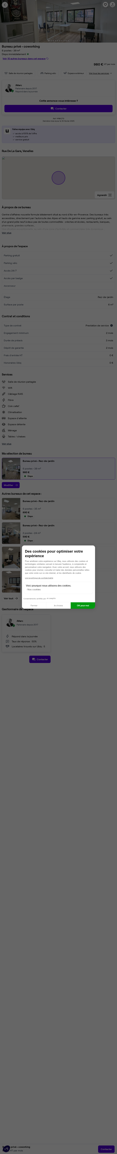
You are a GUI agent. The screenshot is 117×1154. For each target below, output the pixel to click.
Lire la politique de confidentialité (39, 578)
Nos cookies (34, 589)
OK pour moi (83, 605)
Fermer (34, 605)
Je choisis (58, 605)
